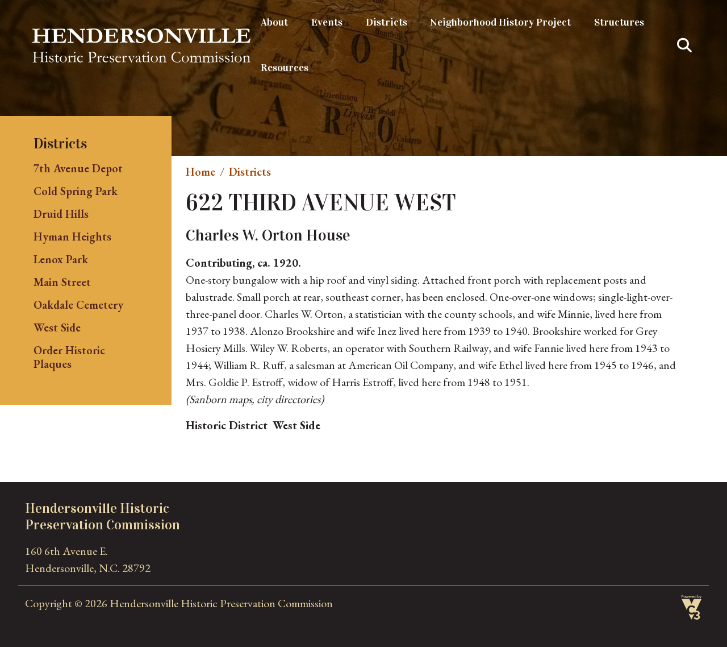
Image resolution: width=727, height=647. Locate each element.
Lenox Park (61, 259)
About (274, 22)
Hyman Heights (72, 236)
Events (326, 22)
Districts (386, 22)
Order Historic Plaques (69, 357)
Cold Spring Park (76, 191)
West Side (57, 327)
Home (200, 171)
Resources (284, 67)
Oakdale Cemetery (78, 304)
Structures (619, 22)
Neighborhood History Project (500, 22)
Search (684, 45)
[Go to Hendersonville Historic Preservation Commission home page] (141, 37)
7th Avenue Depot (78, 168)
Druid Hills (61, 213)
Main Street (62, 282)
